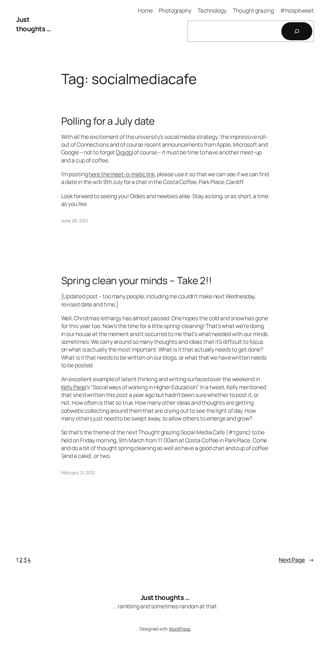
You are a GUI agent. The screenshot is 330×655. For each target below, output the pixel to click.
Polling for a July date (108, 121)
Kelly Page (73, 387)
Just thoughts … (33, 24)
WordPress (179, 629)
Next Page (296, 559)
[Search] (296, 31)
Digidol (124, 152)
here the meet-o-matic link (121, 174)
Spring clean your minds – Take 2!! (136, 280)
